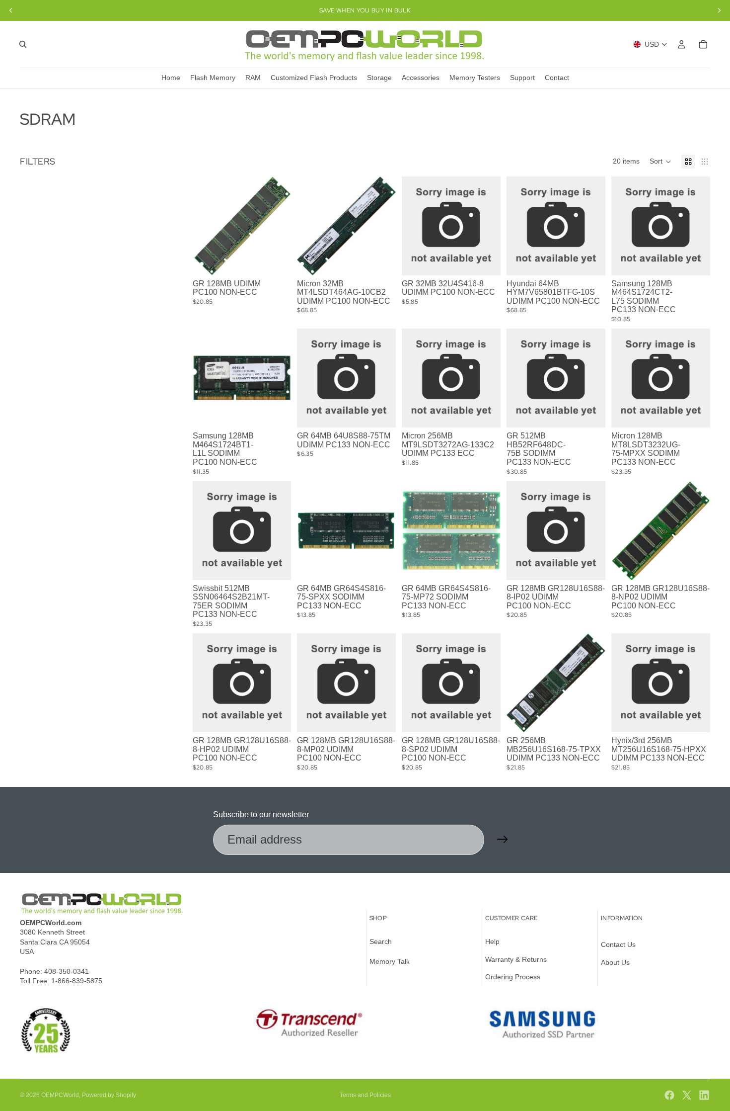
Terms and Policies (365, 1095)
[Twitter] (687, 1095)
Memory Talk (389, 961)
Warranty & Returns (516, 959)
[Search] (23, 44)
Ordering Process (512, 977)
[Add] (381, 260)
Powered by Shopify (109, 1095)
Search (380, 941)
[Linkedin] (704, 1095)
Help (492, 941)
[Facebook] (669, 1095)
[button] (660, 161)
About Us (615, 962)
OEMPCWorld (60, 1095)
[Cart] (703, 44)
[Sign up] (502, 839)
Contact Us (618, 944)
